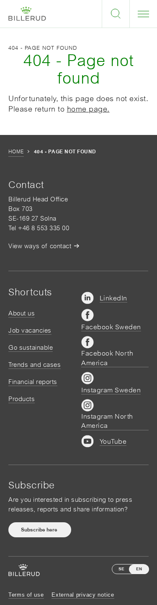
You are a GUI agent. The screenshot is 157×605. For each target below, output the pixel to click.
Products (21, 398)
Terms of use (26, 595)
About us (21, 313)
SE (121, 569)
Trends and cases (34, 364)
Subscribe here (40, 530)
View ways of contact (39, 245)
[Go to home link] (27, 14)
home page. (88, 108)
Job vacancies (29, 330)
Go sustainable (30, 347)
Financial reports (32, 381)
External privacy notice (82, 595)
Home (16, 152)
